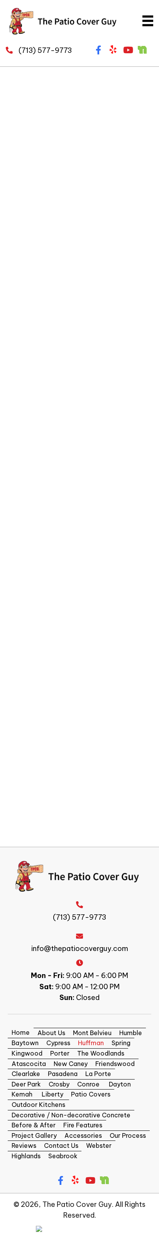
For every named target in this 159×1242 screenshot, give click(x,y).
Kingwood (27, 1053)
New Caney (71, 1064)
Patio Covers (90, 1094)
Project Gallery (34, 1135)
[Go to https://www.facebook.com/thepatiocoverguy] (98, 50)
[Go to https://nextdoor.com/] (142, 49)
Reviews (24, 1145)
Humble (130, 1033)
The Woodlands (100, 1053)
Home (21, 1032)
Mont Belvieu (92, 1033)
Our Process (128, 1135)
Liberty (51, 1094)
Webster (99, 1145)
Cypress (58, 1043)
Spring (121, 1043)
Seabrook (63, 1156)
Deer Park (26, 1084)
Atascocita (29, 1064)
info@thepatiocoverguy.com (79, 948)
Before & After (34, 1125)
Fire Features (82, 1125)
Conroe (88, 1084)
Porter (59, 1053)
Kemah (22, 1094)
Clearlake (26, 1074)
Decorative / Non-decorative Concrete (71, 1115)
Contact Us (61, 1145)
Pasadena (63, 1074)
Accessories (83, 1135)
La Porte (98, 1074)
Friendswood (115, 1064)
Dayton (119, 1084)
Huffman (91, 1043)
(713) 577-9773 (45, 50)
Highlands (26, 1156)
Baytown (25, 1043)
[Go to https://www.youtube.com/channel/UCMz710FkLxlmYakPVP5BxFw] (127, 50)
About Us (51, 1033)
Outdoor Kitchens (38, 1104)
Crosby (59, 1084)
